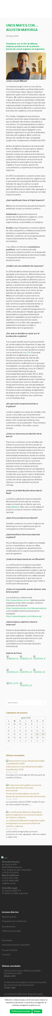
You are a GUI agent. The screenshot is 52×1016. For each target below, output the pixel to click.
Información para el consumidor (16, 945)
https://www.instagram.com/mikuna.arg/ (24, 616)
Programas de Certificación (14, 921)
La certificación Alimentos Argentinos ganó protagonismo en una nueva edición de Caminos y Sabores (25, 823)
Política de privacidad (11, 931)
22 (37, 734)
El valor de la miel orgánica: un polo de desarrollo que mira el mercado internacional (25, 983)
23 (43, 734)
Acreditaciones (8, 926)
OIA (28, 352)
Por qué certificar (9, 950)
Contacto (6, 954)
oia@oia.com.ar (9, 883)
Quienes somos (9, 917)
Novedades (7, 940)
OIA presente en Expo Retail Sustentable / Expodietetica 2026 (22, 971)
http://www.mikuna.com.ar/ (18, 600)
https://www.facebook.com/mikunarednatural (26, 608)
